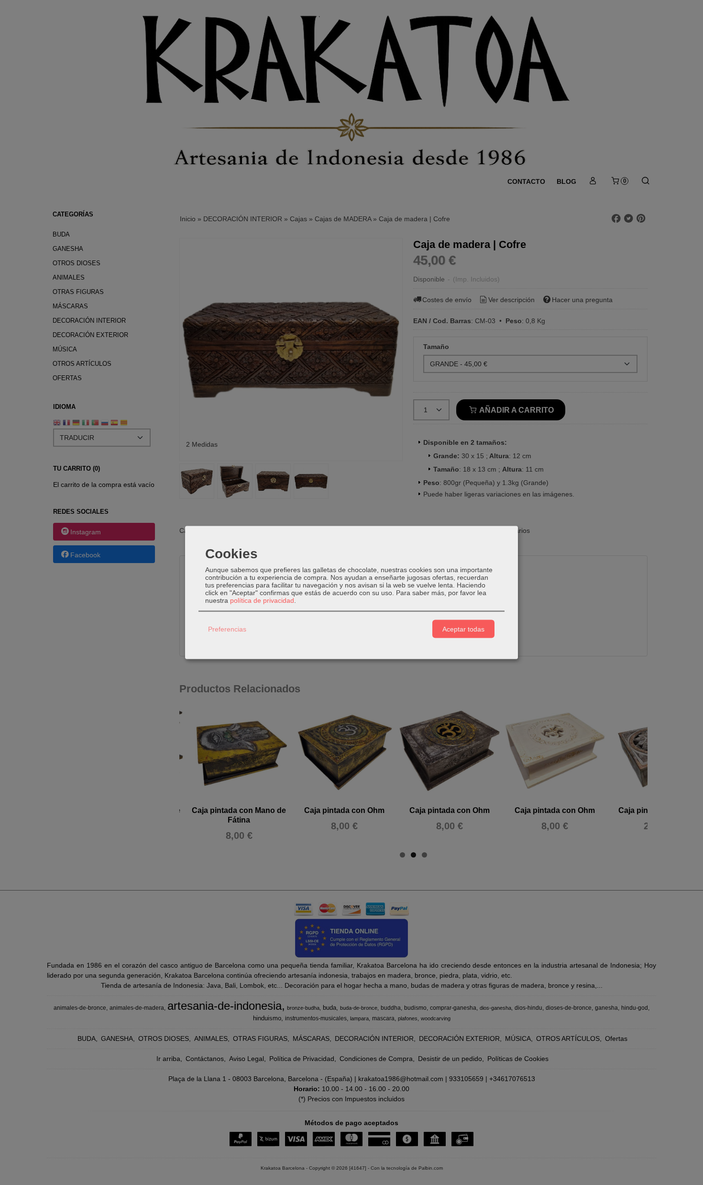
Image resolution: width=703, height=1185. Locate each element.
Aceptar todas (463, 628)
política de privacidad (262, 600)
